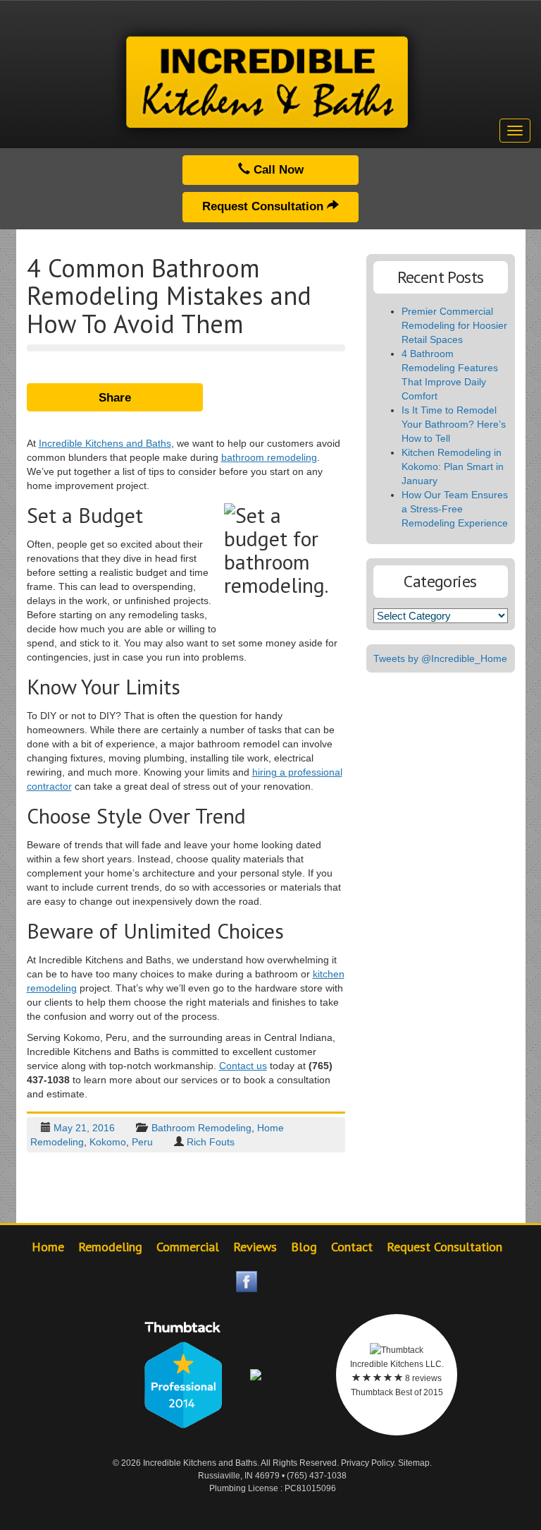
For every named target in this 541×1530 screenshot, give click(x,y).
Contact (352, 1247)
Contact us (243, 1065)
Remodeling (110, 1247)
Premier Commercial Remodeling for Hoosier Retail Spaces (454, 325)
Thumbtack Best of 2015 (397, 1392)
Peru (142, 1142)
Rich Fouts (211, 1142)
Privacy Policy (367, 1463)
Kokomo (107, 1142)
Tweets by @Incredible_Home (440, 658)
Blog (304, 1247)
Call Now (277, 169)
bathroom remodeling (269, 457)
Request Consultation (264, 206)
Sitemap (414, 1463)
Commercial (187, 1247)
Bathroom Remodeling (201, 1127)
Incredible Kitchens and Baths (105, 443)
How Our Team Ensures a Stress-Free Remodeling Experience (455, 509)
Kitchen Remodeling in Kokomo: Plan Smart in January (453, 466)
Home (48, 1247)
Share (115, 397)
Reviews (255, 1247)
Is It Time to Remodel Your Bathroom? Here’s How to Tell (454, 424)
